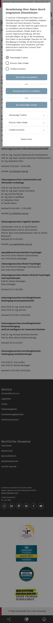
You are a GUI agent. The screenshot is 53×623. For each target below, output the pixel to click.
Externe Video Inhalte (19, 63)
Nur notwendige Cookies (26, 105)
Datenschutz (26, 139)
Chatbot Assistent (17, 69)
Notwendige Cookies (19, 57)
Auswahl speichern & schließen (26, 91)
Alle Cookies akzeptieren (26, 77)
